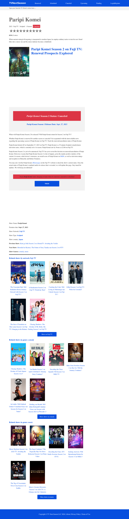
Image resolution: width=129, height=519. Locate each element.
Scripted (20, 235)
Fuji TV (22, 231)
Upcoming (84, 3)
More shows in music (47, 497)
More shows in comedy (47, 417)
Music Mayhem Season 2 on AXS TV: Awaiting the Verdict (18, 451)
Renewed (38, 3)
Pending (99, 3)
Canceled (69, 3)
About (68, 514)
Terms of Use (86, 514)
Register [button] (117, 3)
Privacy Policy (76, 514)
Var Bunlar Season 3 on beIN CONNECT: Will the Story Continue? (37, 371)
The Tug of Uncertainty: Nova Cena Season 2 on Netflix (18, 485)
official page (36, 163)
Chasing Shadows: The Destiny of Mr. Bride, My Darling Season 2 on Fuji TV (37, 326)
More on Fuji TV (47, 334)
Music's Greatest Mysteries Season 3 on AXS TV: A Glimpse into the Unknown (37, 489)
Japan (21, 239)
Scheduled (53, 3)
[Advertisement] (47, 91)
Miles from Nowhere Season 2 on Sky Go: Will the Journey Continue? (76, 367)
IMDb (62, 156)
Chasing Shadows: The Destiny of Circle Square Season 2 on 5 (18, 371)
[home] (17, 3)
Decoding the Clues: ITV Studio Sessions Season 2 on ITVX (56, 454)
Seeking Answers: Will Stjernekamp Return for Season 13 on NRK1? (75, 454)
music (26, 251)
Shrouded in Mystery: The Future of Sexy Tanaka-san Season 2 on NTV (40, 247)
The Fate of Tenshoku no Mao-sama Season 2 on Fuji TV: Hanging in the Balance (18, 326)
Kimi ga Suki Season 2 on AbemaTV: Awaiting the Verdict (39, 243)
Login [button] (112, 3)
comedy (21, 251)
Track (47, 183)
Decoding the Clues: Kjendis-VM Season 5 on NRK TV (56, 371)
